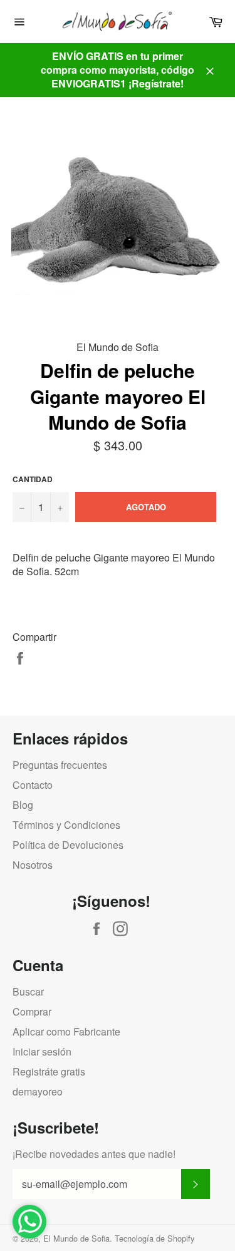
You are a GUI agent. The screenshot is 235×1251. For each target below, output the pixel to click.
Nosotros (33, 865)
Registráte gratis (49, 1071)
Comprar (32, 1011)
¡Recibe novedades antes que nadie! (94, 1154)
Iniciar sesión (42, 1051)
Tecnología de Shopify (154, 1238)
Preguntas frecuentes (60, 765)
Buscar (28, 991)
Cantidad (33, 479)
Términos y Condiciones (66, 825)
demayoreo (38, 1091)
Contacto (33, 785)
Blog (23, 805)
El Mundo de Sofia (76, 1238)
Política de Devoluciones (68, 845)
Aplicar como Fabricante (66, 1031)
